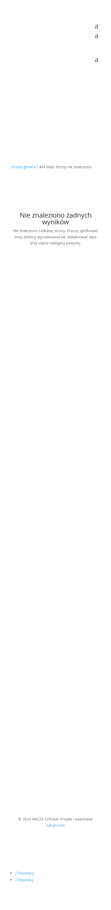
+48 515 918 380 (31, 579)
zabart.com (55, 825)
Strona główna (23, 166)
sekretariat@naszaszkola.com (36, 573)
